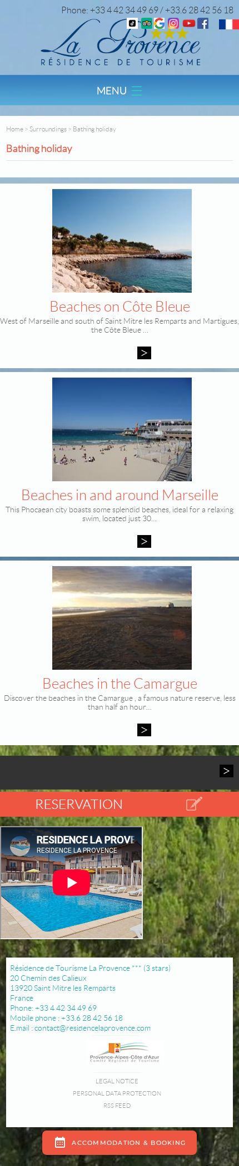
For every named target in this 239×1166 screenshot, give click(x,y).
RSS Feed (117, 1105)
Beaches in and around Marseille (119, 495)
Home (14, 129)
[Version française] (229, 26)
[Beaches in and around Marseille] (144, 541)
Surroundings (48, 129)
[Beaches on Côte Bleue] (144, 353)
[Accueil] (119, 41)
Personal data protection (117, 1093)
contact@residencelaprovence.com (92, 1028)
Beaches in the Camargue (119, 683)
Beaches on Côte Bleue (119, 306)
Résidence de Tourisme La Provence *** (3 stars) (90, 968)
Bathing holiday (94, 129)
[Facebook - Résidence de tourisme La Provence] (202, 25)
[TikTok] (132, 25)
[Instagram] (173, 25)
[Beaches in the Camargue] (144, 730)
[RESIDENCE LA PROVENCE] (189, 25)
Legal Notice (117, 1081)
